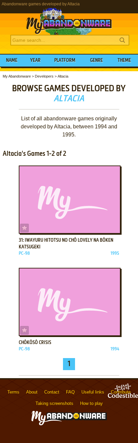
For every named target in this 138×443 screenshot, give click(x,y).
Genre (96, 60)
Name (11, 60)
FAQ (70, 392)
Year (35, 60)
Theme (124, 60)
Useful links (92, 392)
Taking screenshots (54, 403)
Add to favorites (24, 228)
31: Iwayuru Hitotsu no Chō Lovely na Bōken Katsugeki (66, 243)
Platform (64, 60)
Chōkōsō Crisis (35, 342)
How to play (91, 403)
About (32, 392)
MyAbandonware (69, 21)
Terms (13, 392)
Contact (51, 392)
